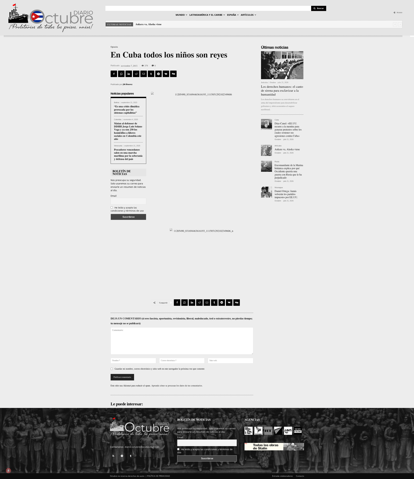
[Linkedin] (128, 74)
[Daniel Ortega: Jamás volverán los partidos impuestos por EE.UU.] (266, 192)
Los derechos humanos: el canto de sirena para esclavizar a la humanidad (282, 90)
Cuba (277, 120)
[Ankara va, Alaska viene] (266, 150)
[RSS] (113, 456)
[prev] (395, 24)
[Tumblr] (151, 74)
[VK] (166, 74)
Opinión (114, 47)
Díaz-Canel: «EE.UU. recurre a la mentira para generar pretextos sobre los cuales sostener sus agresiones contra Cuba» (288, 129)
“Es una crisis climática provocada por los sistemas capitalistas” (126, 109)
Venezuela (118, 146)
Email (114, 195)
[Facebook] (114, 74)
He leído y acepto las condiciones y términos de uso (127, 209)
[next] (400, 24)
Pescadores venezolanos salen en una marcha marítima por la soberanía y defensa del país (128, 154)
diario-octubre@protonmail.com (142, 446)
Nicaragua (279, 187)
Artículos (264, 82)
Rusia (277, 162)
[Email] (143, 74)
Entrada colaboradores (282, 476)
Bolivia (116, 102)
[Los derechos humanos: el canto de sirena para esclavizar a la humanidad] (282, 65)
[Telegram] (158, 74)
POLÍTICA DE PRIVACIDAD (158, 476)
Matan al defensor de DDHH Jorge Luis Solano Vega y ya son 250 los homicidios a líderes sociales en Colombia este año (128, 131)
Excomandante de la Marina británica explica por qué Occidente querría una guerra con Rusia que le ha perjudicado (197, 24)
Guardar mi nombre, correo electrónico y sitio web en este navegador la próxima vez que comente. (160, 369)
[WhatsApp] (121, 74)
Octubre (273, 82)
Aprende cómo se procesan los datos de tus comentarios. (177, 385)
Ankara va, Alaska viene (287, 149)
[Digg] (173, 74)
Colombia (117, 119)
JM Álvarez (127, 84)
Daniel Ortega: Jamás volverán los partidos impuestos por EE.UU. (286, 194)
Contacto (300, 476)
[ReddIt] (136, 74)
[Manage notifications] (8, 470)
